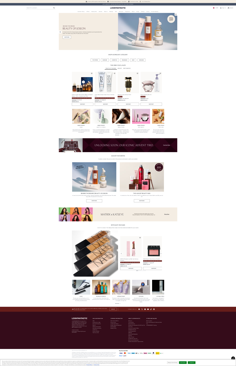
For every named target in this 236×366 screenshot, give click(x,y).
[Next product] (161, 254)
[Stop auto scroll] (176, 14)
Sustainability (113, 326)
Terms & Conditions (115, 320)
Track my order (96, 332)
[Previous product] (121, 254)
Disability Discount (132, 329)
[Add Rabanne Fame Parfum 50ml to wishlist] (137, 73)
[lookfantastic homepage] (118, 8)
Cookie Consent (75, 329)
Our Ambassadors (132, 331)
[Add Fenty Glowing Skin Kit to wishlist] (160, 73)
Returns (94, 325)
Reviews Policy (113, 328)
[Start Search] (54, 7)
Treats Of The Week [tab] (110, 68)
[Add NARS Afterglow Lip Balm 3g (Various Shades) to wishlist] (140, 237)
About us (130, 320)
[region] (118, 362)
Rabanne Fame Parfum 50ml (124, 94)
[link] (222, 8)
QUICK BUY (82, 104)
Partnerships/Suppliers (133, 334)
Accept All (192, 362)
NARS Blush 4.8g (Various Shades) (151, 259)
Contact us (95, 329)
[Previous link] (73, 122)
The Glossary (131, 322)
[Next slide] (176, 32)
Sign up (113, 309)
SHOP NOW (66, 37)
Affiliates (130, 332)
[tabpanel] (118, 89)
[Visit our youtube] (148, 309)
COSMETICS (114, 60)
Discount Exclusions (97, 323)
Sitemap (130, 335)
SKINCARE (141, 60)
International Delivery (97, 328)
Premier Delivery (96, 331)
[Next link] (163, 122)
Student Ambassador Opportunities (135, 341)
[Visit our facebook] (139, 309)
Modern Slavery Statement (116, 325)
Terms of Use (96, 364)
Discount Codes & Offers (133, 328)
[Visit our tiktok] (150, 309)
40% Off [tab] (120, 68)
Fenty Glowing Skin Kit (146, 94)
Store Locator (149, 320)
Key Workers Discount (132, 338)
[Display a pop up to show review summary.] (128, 98)
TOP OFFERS (95, 60)
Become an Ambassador (133, 340)
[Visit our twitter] (142, 309)
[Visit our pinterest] (153, 309)
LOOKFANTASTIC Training (151, 325)
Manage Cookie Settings (172, 362)
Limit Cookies (182, 362)
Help (94, 320)
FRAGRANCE (124, 60)
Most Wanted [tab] (127, 68)
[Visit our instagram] (145, 309)
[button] (233, 358)
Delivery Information (97, 326)
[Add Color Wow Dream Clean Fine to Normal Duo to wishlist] (114, 73)
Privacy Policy (113, 322)
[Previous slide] (60, 32)
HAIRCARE (105, 60)
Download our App (96, 322)
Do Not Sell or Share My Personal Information (79, 332)
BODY (133, 60)
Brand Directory (131, 323)
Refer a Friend (131, 337)
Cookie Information (115, 323)
